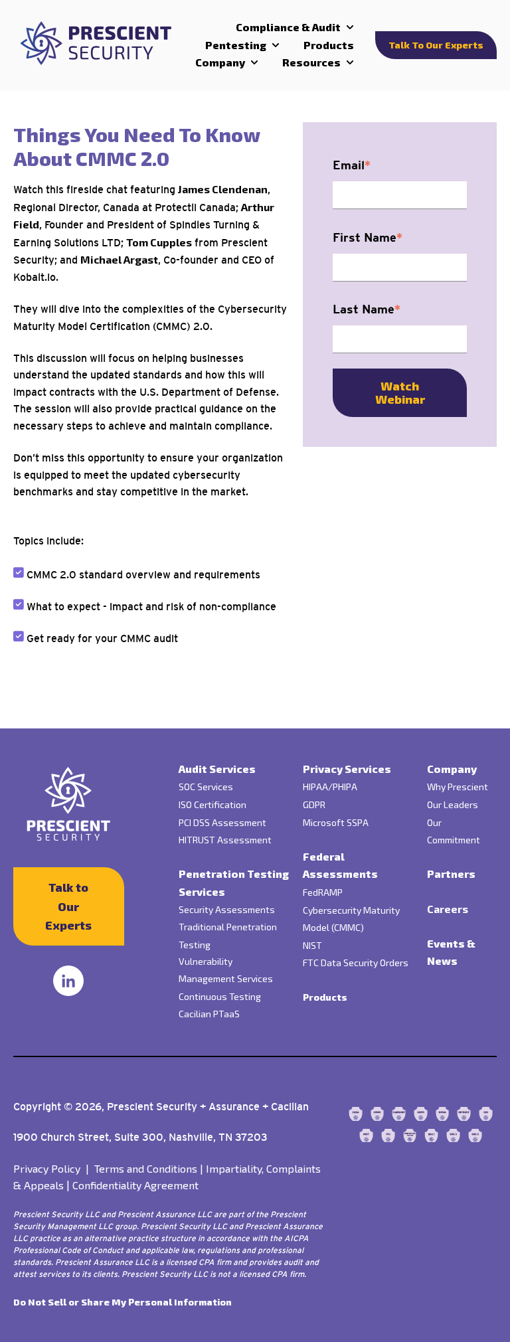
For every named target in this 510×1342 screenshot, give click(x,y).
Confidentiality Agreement (135, 1185)
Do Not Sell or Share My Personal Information (122, 1301)
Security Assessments (227, 909)
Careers (447, 908)
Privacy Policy (53, 1168)
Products (328, 45)
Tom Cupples (159, 242)
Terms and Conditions (148, 1168)
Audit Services (217, 768)
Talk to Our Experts (435, 44)
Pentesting (235, 45)
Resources (311, 62)
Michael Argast (119, 259)
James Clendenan (223, 189)
